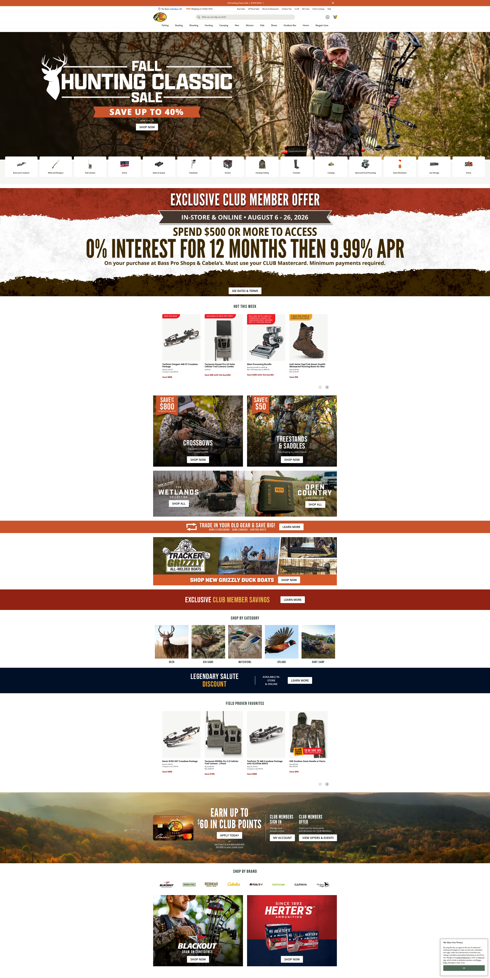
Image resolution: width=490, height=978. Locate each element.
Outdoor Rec (290, 25)
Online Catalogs (318, 9)
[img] (335, 17)
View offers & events (318, 838)
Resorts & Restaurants (270, 9)
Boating (179, 25)
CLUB (297, 9)
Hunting (209, 25)
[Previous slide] (320, 387)
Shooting (193, 25)
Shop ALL (179, 503)
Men (237, 25)
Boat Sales (241, 9)
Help (329, 9)
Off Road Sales (253, 9)
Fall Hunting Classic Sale (244, 3)
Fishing (165, 25)
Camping (223, 25)
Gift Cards (305, 9)
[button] (332, 2)
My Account (282, 838)
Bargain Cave (322, 25)
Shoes (274, 25)
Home (306, 25)
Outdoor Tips (287, 9)
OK (464, 968)
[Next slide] (327, 387)
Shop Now (147, 127)
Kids (262, 25)
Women (250, 25)
